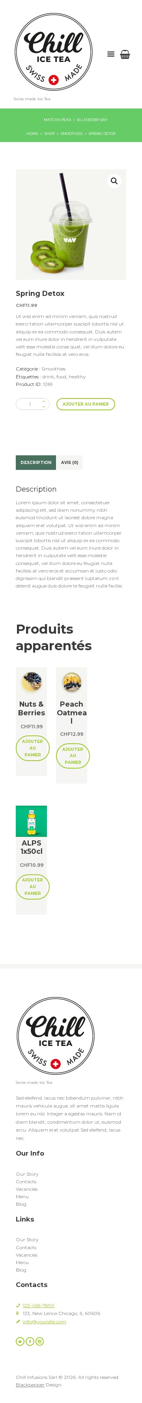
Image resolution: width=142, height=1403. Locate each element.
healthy (77, 377)
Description (36, 462)
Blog (21, 1204)
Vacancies (26, 1189)
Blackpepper (30, 1385)
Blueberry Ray (92, 120)
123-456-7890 (38, 1305)
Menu (22, 1196)
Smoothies (71, 133)
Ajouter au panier (86, 404)
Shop (50, 133)
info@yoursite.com (44, 1321)
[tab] (36, 462)
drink (48, 377)
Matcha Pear (57, 120)
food (61, 377)
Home (32, 133)
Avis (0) (69, 462)
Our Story (27, 1174)
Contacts (26, 1181)
